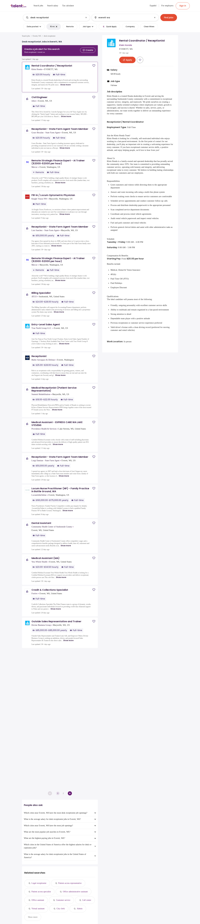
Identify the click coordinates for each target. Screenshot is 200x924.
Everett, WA (37, 36)
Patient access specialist (41, 892)
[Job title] (54, 17)
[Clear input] (86, 17)
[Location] (122, 17)
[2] (70, 793)
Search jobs (26, 36)
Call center (86, 900)
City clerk (61, 908)
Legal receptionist (38, 883)
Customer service (63, 900)
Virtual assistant (38, 908)
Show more (65, 84)
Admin (79, 908)
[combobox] (56, 17)
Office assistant (37, 900)
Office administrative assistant (75, 892)
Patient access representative (70, 883)
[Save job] (93, 65)
